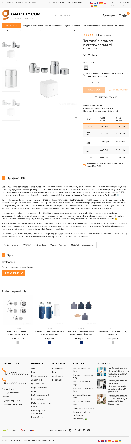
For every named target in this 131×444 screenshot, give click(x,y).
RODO (34, 391)
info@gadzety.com (10, 393)
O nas (33, 368)
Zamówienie (57, 376)
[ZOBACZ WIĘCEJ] (18, 310)
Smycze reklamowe (72, 25)
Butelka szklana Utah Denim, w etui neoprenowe (49, 332)
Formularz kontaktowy (12, 404)
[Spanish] (92, 5)
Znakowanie (36, 380)
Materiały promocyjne (41, 403)
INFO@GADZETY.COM (57, 3)
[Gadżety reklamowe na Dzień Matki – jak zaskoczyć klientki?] (101, 399)
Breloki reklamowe (53, 25)
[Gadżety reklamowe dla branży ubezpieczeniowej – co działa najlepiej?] (101, 384)
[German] (101, 3)
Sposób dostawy (38, 383)
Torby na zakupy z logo (83, 408)
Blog (33, 372)
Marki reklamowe (39, 376)
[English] (95, 3)
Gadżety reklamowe (10, 31)
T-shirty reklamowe (91, 25)
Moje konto (57, 368)
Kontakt (35, 406)
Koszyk (55, 372)
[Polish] (105, 3)
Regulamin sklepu (39, 387)
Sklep (121, 25)
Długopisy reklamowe (33, 25)
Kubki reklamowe (109, 25)
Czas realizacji (37, 399)
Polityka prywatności (41, 395)
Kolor (93, 63)
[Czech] (91, 3)
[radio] (86, 67)
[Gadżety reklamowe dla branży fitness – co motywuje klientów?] (101, 372)
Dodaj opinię (105, 35)
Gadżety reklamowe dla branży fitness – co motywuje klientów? (118, 371)
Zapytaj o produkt (108, 97)
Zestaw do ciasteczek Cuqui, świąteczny (113, 332)
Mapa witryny (37, 417)
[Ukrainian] (95, 5)
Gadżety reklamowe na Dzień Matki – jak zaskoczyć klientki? (117, 398)
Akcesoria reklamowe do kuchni (32, 31)
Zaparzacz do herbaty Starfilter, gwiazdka (18, 332)
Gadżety (10, 26)
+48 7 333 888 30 (16, 3)
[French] (98, 3)
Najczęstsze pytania (11, 400)
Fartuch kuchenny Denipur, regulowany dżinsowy (81, 332)
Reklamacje (57, 380)
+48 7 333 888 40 (30, 3)
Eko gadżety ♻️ (80, 419)
